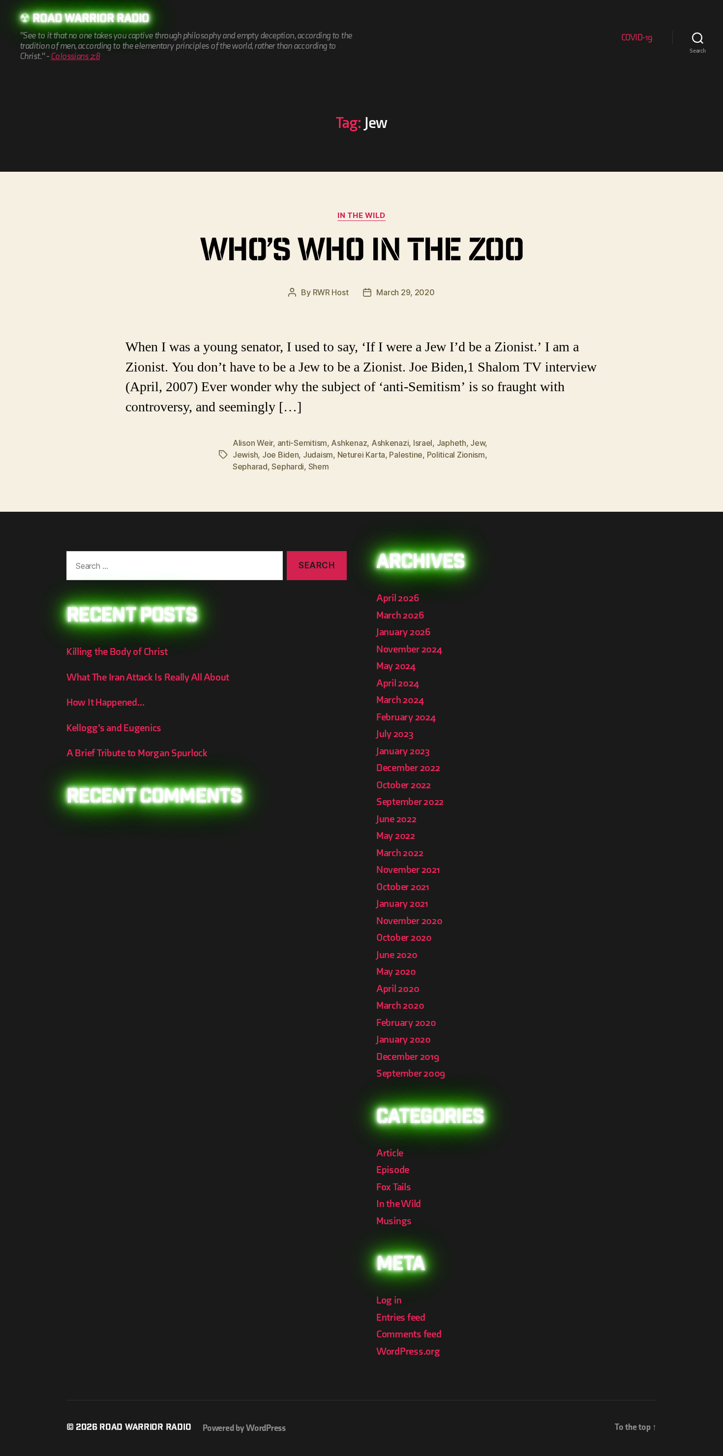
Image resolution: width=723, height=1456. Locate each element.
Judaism (318, 455)
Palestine (405, 455)
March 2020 (400, 1005)
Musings (394, 1221)
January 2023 (403, 751)
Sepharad (250, 466)
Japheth (451, 443)
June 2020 (397, 955)
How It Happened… (105, 702)
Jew (477, 443)
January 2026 (403, 632)
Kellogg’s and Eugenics (113, 728)
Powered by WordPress (244, 1428)
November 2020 (409, 921)
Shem (318, 466)
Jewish (245, 455)
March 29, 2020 (405, 292)
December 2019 (407, 1057)
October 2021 (402, 887)
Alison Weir (253, 443)
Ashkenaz (349, 443)
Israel (422, 443)
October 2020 (404, 937)
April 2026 (397, 598)
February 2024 (406, 717)
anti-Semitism (302, 443)
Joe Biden (280, 455)
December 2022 (408, 768)
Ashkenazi (390, 443)
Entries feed (400, 1317)
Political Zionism (456, 455)
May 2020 (396, 971)
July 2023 (395, 734)
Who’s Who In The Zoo (361, 253)
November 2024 (409, 649)
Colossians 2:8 (75, 56)
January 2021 (402, 904)
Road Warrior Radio (90, 20)
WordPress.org (408, 1351)
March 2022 (399, 853)
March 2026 (399, 615)
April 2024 (397, 683)
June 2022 (396, 819)
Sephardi (287, 466)
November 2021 (408, 870)
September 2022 (410, 802)
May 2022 (395, 836)
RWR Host (331, 292)
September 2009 (410, 1073)
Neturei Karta (361, 455)
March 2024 (399, 700)
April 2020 (397, 989)
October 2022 (403, 785)
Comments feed (409, 1334)
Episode (392, 1170)
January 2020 (403, 1039)
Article (389, 1153)
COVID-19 (637, 37)
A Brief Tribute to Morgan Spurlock (137, 753)
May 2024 (396, 666)
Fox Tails (393, 1187)
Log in (388, 1300)
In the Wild (361, 215)
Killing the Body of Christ (117, 652)
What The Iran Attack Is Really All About (147, 677)
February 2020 (406, 1023)
